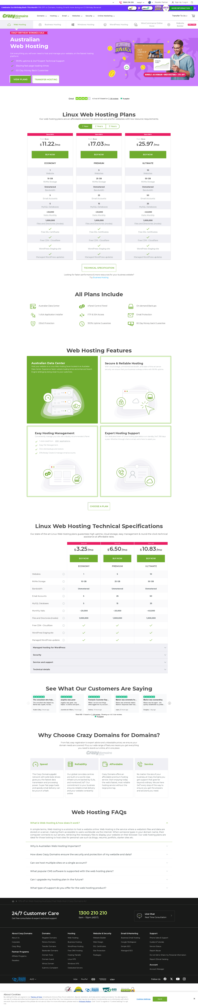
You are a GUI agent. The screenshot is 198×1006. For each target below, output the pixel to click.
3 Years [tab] (113, 126)
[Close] (194, 998)
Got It (160, 999)
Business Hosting (101, 277)
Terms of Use (36, 997)
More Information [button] (181, 8)
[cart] (193, 16)
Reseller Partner (161, 2)
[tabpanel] (99, 196)
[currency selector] (113, 2)
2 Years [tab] (99, 126)
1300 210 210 (128, 2)
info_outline (63, 574)
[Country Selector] (149, 2)
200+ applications (62, 441)
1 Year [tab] (85, 126)
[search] (192, 2)
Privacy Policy (85, 1001)
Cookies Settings (144, 999)
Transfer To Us (179, 16)
